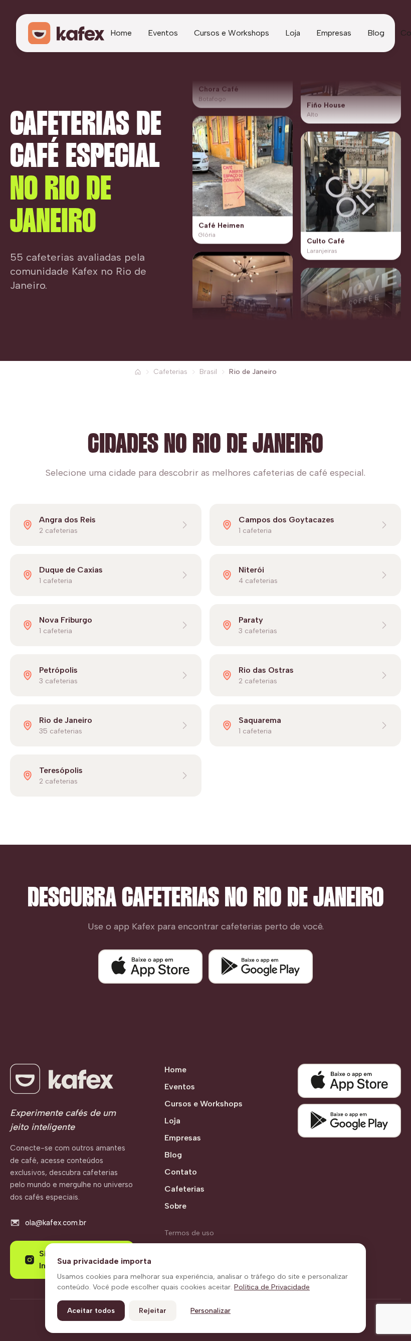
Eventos (163, 33)
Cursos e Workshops (231, 33)
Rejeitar (152, 1310)
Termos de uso (189, 1233)
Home (121, 33)
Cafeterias (170, 371)
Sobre (175, 1206)
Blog (375, 33)
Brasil (208, 371)
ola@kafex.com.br (55, 1222)
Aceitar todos (91, 1310)
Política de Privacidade (272, 1287)
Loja (292, 33)
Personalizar (210, 1310)
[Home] (137, 371)
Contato (180, 1172)
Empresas (333, 33)
